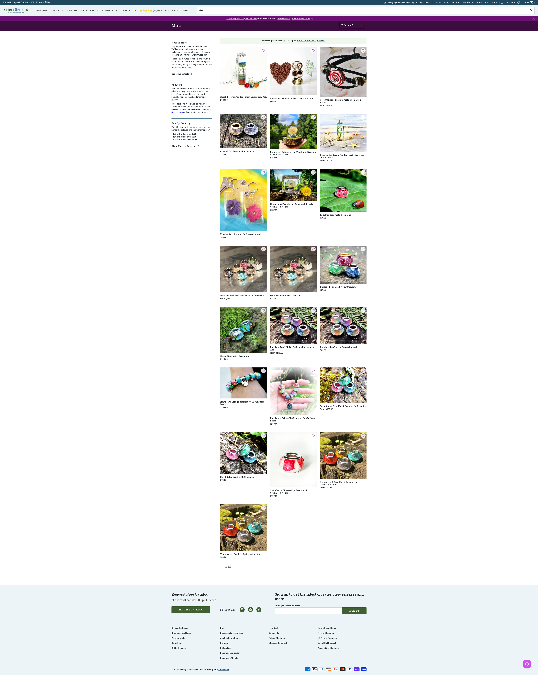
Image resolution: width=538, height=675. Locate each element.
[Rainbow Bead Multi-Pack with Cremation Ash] (293, 325)
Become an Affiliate (229, 658)
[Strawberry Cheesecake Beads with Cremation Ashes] (293, 459)
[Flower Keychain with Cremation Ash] (243, 200)
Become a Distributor (230, 653)
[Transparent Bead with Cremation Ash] (243, 527)
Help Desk (273, 628)
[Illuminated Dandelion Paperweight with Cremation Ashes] (293, 185)
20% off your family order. (311, 40)
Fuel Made (223, 669)
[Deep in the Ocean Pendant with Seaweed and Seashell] (343, 133)
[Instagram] (242, 609)
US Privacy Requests (327, 638)
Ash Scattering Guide (230, 638)
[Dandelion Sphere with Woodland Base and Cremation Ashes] (293, 131)
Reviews (224, 643)
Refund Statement (277, 638)
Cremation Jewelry (102, 10)
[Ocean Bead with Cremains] (243, 330)
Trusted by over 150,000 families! (242, 18)
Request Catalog (190, 609)
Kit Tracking (225, 648)
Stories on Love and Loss (231, 633)
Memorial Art (75, 10)
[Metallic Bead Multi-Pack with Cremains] (243, 269)
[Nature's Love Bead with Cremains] (343, 265)
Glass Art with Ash (179, 628)
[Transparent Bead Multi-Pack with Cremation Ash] (343, 455)
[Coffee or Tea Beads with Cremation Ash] (293, 71)
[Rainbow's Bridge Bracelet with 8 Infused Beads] (243, 382)
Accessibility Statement (328, 648)
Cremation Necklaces (181, 633)
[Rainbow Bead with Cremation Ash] (343, 325)
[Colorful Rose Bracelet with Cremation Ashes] (343, 72)
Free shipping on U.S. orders (16, 2)
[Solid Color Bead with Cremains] (243, 453)
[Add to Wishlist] (263, 50)
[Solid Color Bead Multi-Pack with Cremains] (343, 385)
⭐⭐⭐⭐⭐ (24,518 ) (151, 10)
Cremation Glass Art (47, 10)
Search (202, 7)
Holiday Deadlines (177, 10)
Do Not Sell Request (327, 643)
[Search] (531, 10)
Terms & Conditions (327, 628)
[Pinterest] (250, 609)
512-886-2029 (284, 18)
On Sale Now (129, 10)
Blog (222, 628)
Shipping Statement (278, 643)
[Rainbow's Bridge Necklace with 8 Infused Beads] (293, 391)
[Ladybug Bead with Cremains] (343, 190)
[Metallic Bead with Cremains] (293, 269)
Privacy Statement (326, 633)
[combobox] (362, 10)
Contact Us (274, 633)
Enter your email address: (287, 605)
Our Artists (176, 643)
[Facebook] (259, 609)
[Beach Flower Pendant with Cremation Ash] (243, 70)
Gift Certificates (178, 648)
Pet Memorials (178, 638)
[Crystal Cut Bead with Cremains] (243, 131)
